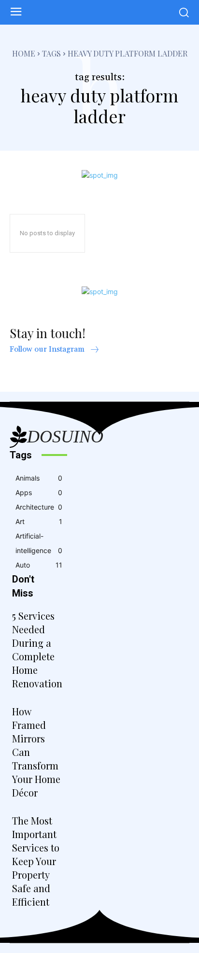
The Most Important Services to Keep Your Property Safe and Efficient (35, 861)
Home (23, 53)
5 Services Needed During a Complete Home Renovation (37, 649)
